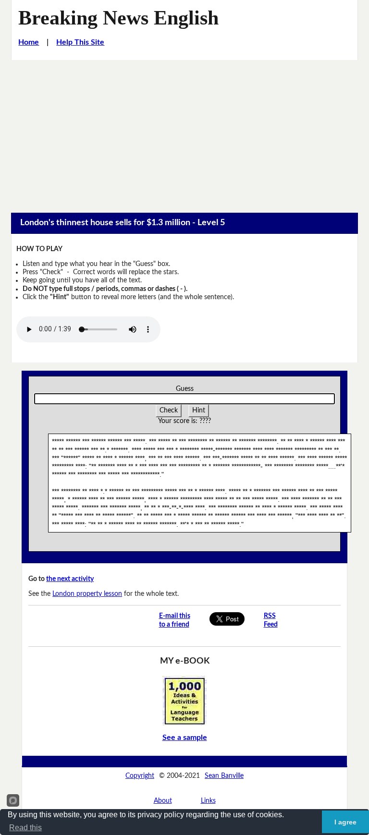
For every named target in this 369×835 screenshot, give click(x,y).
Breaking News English (118, 17)
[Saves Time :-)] (184, 700)
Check (169, 410)
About (163, 801)
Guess (185, 389)
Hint (198, 410)
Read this (25, 827)
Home (28, 42)
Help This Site (80, 42)
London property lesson (87, 594)
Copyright (139, 776)
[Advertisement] (184, 132)
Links (208, 801)
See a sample (184, 737)
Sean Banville (224, 776)
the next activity (70, 579)
